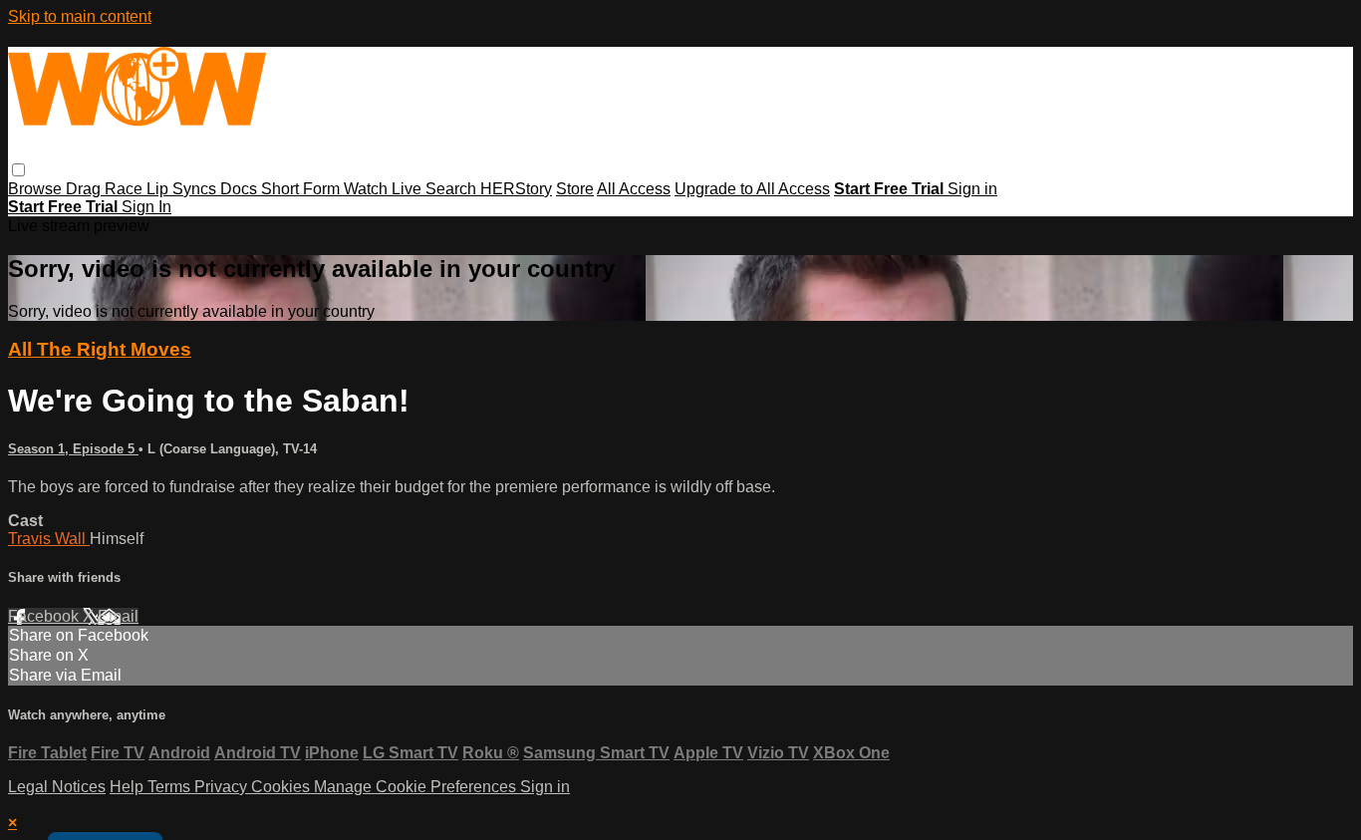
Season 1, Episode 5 (73, 448)
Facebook (45, 616)
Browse (37, 188)
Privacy (222, 786)
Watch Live (384, 188)
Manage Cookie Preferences (417, 786)
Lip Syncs (183, 188)
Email (118, 616)
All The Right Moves (99, 349)
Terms (170, 786)
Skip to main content (79, 16)
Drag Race (106, 188)
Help (128, 786)
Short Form (302, 188)
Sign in (972, 188)
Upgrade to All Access (752, 188)
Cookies (282, 786)
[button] (18, 169)
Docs (240, 188)
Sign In (146, 206)
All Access (634, 188)
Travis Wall (49, 538)
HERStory (516, 188)
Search (452, 188)
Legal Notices (57, 786)
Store (575, 188)
